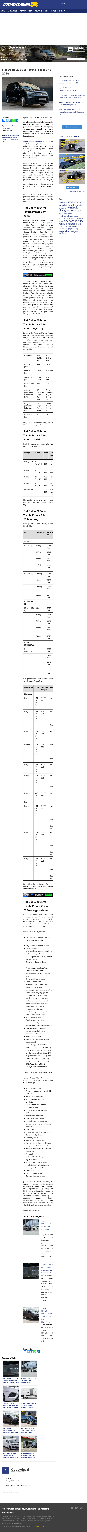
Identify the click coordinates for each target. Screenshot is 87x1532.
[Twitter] (7, 120)
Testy (30, 11)
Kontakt (62, 11)
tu (16, 1472)
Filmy (46, 11)
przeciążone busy (73, 221)
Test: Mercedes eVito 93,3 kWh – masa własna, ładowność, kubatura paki (71, 112)
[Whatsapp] (13, 120)
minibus (70, 213)
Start (3, 11)
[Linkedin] (16, 120)
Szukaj (63, 4)
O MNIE (53, 11)
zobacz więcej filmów (77, 191)
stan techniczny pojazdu (71, 226)
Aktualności (12, 11)
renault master (67, 223)
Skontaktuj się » (40, 1526)
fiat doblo (8, 135)
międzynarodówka (66, 216)
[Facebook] (3, 120)
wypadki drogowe (69, 231)
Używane (38, 11)
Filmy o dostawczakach (69, 136)
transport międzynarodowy (68, 229)
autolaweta (63, 202)
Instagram (77, 1508)
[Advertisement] (43, 29)
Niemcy (71, 218)
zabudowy (62, 234)
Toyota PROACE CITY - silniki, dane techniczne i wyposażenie (46, 1226)
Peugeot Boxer (79, 218)
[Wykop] (10, 120)
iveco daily (70, 204)
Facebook (73, 1508)
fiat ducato (73, 201)
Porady (23, 11)
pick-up (61, 221)
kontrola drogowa (69, 208)
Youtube (82, 1508)
